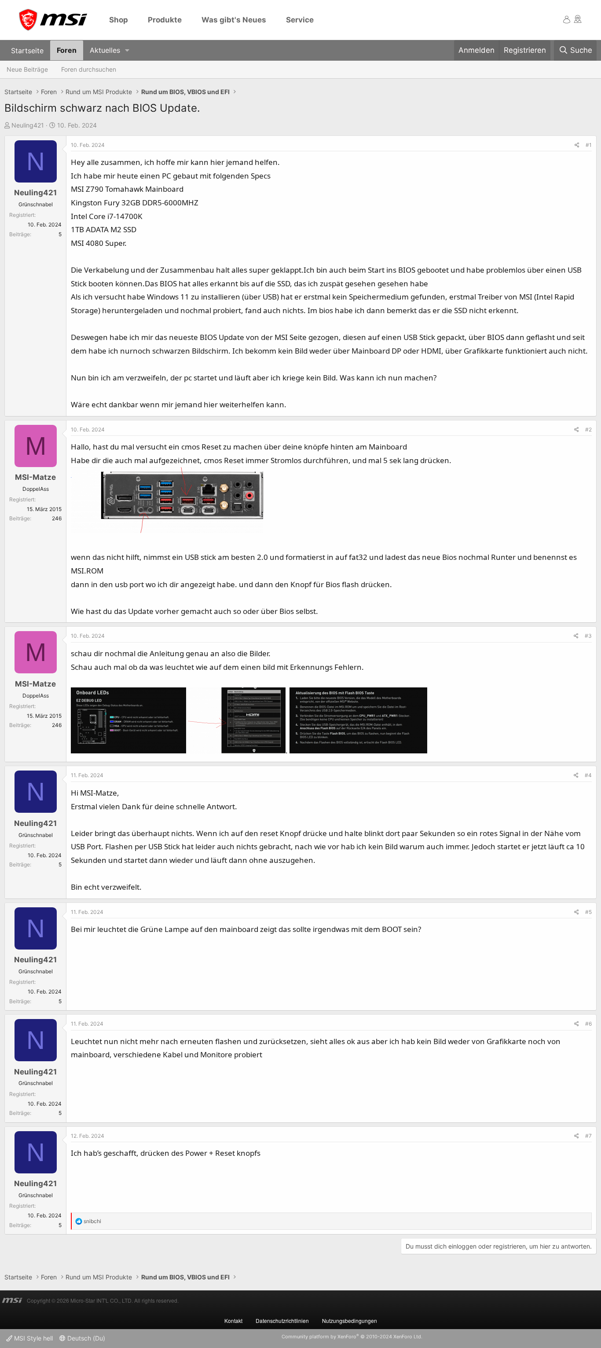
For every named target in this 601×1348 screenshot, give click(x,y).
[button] (127, 50)
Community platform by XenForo (352, 1336)
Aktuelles (105, 50)
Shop (118, 19)
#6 (588, 1023)
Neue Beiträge (27, 69)
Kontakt (233, 1320)
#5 (588, 912)
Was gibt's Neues (234, 19)
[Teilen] (577, 145)
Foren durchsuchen (88, 69)
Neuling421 (27, 125)
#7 (588, 1135)
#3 (588, 635)
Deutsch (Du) (85, 1338)
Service (300, 19)
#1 (589, 145)
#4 (588, 775)
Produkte (165, 19)
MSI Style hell (32, 1338)
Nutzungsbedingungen (349, 1320)
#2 (588, 429)
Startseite (27, 50)
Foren (67, 50)
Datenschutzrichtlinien (282, 1320)
